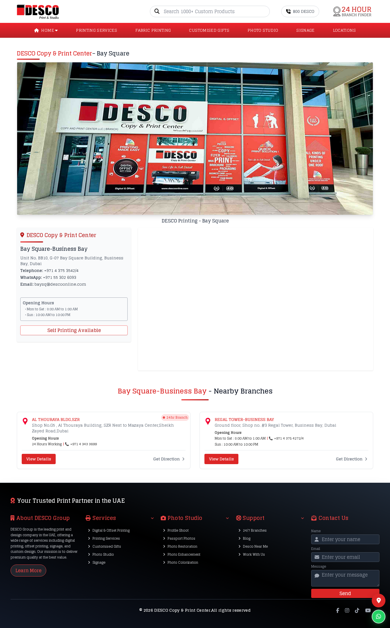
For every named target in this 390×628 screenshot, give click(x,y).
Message (318, 566)
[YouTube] (368, 610)
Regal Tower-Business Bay (244, 419)
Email (315, 548)
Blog (246, 538)
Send (345, 593)
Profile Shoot (178, 530)
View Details (38, 458)
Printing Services (106, 538)
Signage (99, 562)
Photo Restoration (182, 546)
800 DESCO (303, 11)
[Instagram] (347, 610)
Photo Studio (103, 554)
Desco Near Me (255, 546)
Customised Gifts (107, 546)
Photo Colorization (183, 562)
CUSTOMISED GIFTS (209, 30)
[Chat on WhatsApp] (378, 616)
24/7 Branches (255, 530)
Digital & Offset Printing (111, 530)
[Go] (265, 11)
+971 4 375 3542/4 (61, 270)
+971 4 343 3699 (83, 444)
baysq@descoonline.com (60, 284)
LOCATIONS (344, 30)
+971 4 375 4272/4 (289, 438)
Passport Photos (181, 538)
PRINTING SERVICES (96, 30)
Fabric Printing (153, 30)
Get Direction (166, 459)
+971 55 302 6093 (59, 277)
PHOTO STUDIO (263, 30)
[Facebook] (337, 610)
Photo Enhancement (184, 554)
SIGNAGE (305, 30)
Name (316, 531)
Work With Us (254, 554)
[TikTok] (357, 610)
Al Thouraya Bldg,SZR (56, 419)
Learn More (28, 571)
